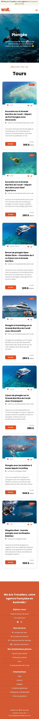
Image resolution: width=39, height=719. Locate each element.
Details (10, 144)
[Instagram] (21, 622)
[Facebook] (18, 622)
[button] (36, 10)
